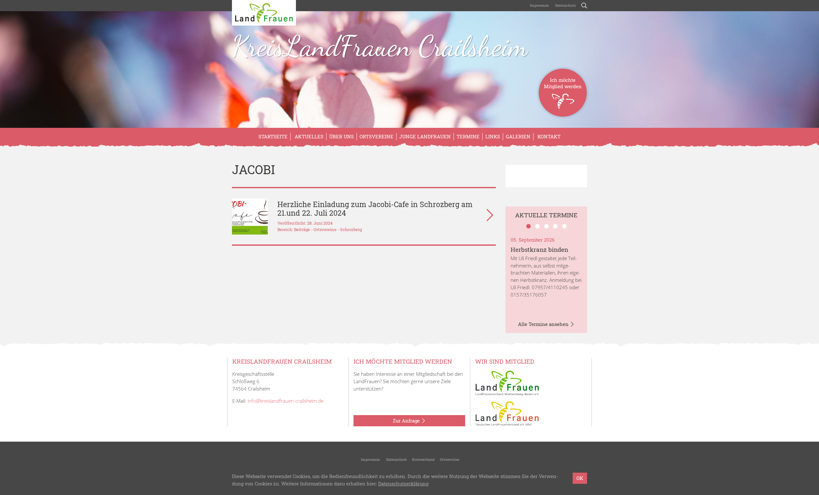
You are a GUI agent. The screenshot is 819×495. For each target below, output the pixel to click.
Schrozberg (351, 229)
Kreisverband (423, 459)
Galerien (518, 136)
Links (492, 136)
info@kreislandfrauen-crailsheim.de (285, 401)
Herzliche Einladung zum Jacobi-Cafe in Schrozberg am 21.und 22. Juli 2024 (375, 208)
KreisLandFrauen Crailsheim (380, 46)
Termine (468, 136)
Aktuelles (308, 136)
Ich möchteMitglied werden (563, 83)
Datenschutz (565, 5)
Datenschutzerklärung (403, 483)
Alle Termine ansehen (544, 324)
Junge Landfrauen (425, 136)
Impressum (539, 5)
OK (579, 478)
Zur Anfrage (407, 420)
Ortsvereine (377, 136)
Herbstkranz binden (539, 249)
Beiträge (302, 229)
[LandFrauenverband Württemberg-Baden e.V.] (507, 382)
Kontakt (548, 136)
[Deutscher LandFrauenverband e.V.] (507, 413)
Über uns (341, 136)
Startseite (273, 136)
